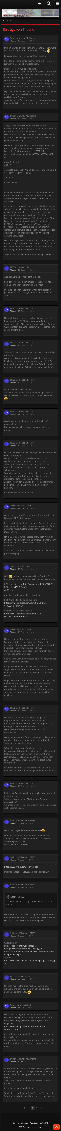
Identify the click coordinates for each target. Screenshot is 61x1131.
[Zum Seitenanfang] (56, 1127)
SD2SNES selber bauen (21, 505)
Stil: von (30, 1127)
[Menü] (57, 3)
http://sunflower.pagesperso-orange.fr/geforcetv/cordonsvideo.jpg (22, 947)
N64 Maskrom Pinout (20, 976)
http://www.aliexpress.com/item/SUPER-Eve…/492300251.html (23, 615)
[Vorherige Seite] (20, 1108)
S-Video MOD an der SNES (22, 820)
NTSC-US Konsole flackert (22, 267)
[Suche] (49, 3)
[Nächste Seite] (41, 1108)
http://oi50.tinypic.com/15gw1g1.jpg (21, 866)
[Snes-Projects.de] (30, 13)
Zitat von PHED (17, 896)
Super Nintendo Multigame (23, 38)
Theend (13, 41)
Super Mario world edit (21, 1005)
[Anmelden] (23, 3)
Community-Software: (30, 1123)
